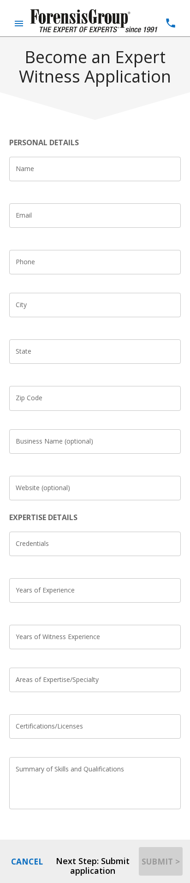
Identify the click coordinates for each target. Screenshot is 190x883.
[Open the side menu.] (18, 23)
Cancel (27, 861)
